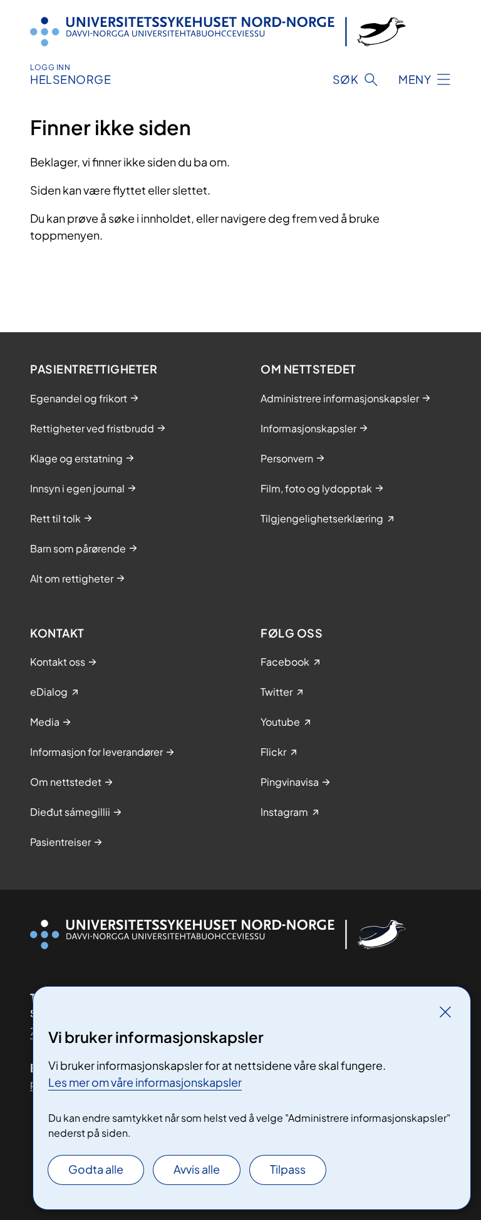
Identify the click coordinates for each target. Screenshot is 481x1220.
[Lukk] (445, 1012)
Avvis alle (196, 1169)
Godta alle (95, 1169)
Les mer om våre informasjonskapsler (145, 1082)
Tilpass (288, 1169)
